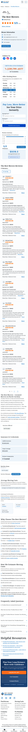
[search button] (22, 2)
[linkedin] (6, 698)
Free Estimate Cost (14, 157)
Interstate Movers (5, 707)
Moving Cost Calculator (7, 596)
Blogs (2, 717)
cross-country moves (12, 558)
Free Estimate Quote (14, 125)
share (22, 192)
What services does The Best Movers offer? (12, 609)
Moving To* (5, 118)
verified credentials (5, 497)
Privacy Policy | (5, 724)
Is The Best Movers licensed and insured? (11, 605)
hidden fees (11, 540)
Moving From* (5, 113)
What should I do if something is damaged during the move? (13, 626)
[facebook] (2, 698)
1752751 (18, 506)
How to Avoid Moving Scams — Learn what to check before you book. (14, 650)
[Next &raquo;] (18, 391)
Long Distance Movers (6, 703)
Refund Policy (22, 724)
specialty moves (15, 551)
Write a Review (6, 26)
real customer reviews (14, 417)
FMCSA (12, 533)
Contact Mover (6, 46)
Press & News (4, 719)
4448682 (4, 506)
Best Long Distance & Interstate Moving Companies (13, 654)
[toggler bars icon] (26, 2)
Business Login (18, 715)
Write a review (18, 719)
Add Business (18, 713)
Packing (24, 548)
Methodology (4, 715)
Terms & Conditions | (14, 724)
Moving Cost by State (20, 707)
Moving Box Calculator (20, 705)
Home (2, 6)
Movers (7, 6)
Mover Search (4, 705)
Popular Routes (4, 708)
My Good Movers (19, 413)
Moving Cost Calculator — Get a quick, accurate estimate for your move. (13, 646)
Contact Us (17, 717)
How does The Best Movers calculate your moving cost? (13, 615)
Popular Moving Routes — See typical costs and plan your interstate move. (14, 642)
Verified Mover (6, 19)
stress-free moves (16, 523)
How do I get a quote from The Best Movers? (12, 620)
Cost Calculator (14, 676)
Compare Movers (14, 681)
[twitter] (10, 698)
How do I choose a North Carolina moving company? (11, 632)
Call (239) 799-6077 (14, 672)
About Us (3, 713)
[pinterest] (14, 698)
